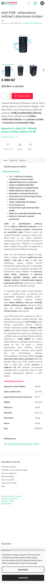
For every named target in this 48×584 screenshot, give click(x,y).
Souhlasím (23, 577)
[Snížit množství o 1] (10, 97)
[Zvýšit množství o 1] (10, 94)
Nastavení (23, 569)
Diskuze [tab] (23, 160)
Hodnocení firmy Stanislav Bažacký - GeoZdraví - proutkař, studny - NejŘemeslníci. (11, 500)
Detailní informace (8, 137)
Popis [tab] (5, 160)
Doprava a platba (7, 480)
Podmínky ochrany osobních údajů (14, 470)
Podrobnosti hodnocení (32, 23)
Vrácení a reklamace (9, 473)
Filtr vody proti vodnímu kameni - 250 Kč (21, 443)
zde (35, 563)
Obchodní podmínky (9, 467)
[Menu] (42, 3)
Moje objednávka (7, 476)
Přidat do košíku (24, 96)
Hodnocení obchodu (9, 483)
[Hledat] (28, 3)
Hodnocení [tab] (14, 160)
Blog (3, 486)
